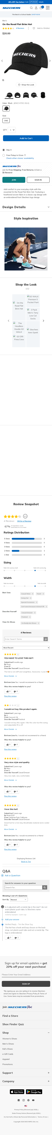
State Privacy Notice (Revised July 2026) (26, 1113)
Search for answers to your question (20, 883)
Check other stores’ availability (20, 158)
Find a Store (10, 1016)
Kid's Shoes (7, 1049)
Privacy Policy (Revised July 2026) (25, 1109)
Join (5, 1007)
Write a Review (24, 521)
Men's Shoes (8, 1044)
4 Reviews (20, 28)
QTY (5, 130)
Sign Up (26, 984)
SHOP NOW (36, 14)
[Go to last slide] (2, 61)
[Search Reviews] (46, 639)
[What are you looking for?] (31, 7)
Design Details (14, 207)
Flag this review (10, 696)
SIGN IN (38, 180)
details (41, 2)
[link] (19, 327)
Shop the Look (28, 85)
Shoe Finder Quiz (13, 1024)
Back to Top (26, 861)
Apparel (6, 1059)
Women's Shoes (9, 1038)
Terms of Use (42, 1117)
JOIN (14, 180)
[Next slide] (50, 61)
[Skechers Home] (11, 7)
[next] (43, 321)
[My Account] (36, 8)
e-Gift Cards (7, 1054)
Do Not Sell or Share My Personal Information (20, 1117)
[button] (9, 95)
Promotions (7, 1064)
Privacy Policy (32, 993)
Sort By (5, 899)
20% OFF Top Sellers (16, 2)
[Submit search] (44, 887)
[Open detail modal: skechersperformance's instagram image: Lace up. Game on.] (26, 249)
